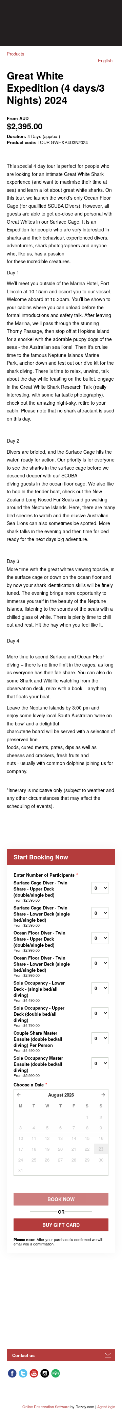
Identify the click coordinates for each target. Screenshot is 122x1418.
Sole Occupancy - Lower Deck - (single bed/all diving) (39, 991)
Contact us (23, 1355)
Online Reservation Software (45, 1406)
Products (15, 53)
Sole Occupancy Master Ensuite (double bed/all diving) (38, 1066)
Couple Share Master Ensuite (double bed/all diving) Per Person (38, 1041)
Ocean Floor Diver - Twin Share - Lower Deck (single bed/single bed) (42, 966)
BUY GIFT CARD (61, 1224)
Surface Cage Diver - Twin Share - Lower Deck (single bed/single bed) (42, 916)
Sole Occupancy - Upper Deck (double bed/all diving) (39, 1016)
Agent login (106, 1406)
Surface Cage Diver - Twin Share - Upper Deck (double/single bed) (40, 891)
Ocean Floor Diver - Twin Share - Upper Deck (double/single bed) (39, 941)
